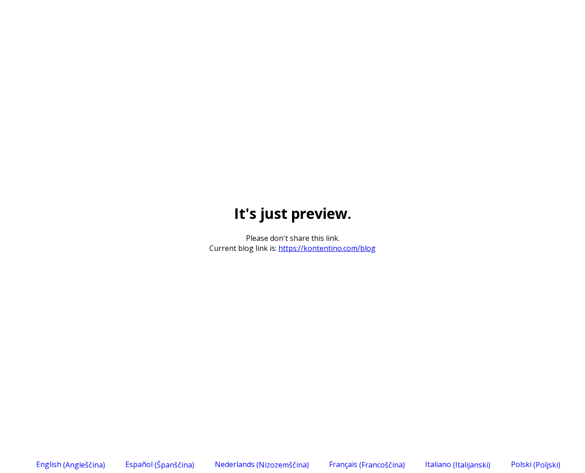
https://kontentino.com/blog (327, 248)
